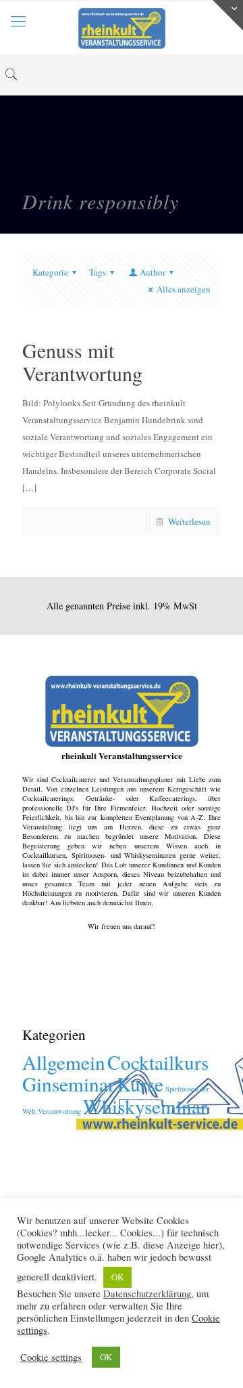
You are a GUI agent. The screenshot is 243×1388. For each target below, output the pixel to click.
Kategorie (50, 272)
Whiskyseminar (145, 1106)
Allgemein (63, 1062)
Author (152, 272)
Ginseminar (68, 1083)
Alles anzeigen (184, 289)
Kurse (140, 1083)
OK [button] (117, 1277)
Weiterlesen (189, 521)
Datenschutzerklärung (147, 1293)
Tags (97, 272)
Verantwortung (59, 1111)
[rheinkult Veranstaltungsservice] (121, 27)
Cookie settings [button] (51, 1357)
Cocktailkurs (158, 1062)
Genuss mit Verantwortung (82, 362)
